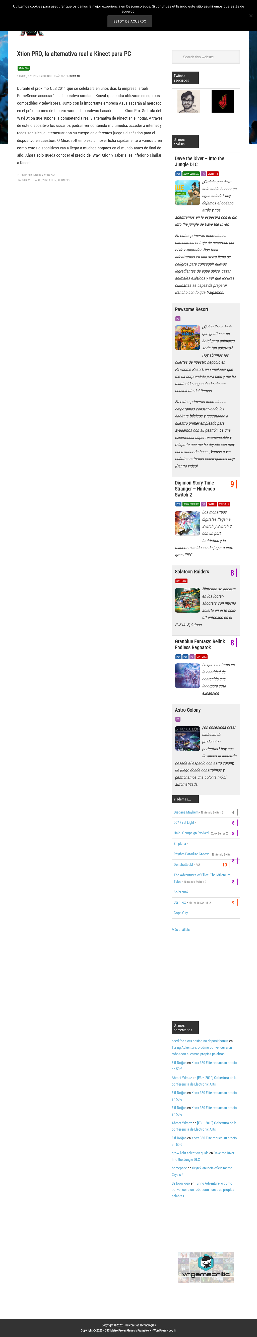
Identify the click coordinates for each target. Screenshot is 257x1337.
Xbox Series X (191, 173)
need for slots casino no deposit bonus (200, 1041)
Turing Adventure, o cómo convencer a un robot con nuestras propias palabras (203, 1190)
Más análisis (181, 929)
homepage (179, 1168)
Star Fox (180, 902)
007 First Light (184, 822)
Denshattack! (183, 864)
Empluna (180, 843)
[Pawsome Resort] (188, 339)
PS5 (178, 173)
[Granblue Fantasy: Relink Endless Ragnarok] (188, 677)
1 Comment (73, 76)
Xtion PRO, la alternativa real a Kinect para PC (74, 53)
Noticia (38, 175)
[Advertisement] (214, 976)
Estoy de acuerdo (129, 21)
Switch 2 (213, 173)
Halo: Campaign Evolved (191, 833)
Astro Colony (188, 710)
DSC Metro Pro (114, 1330)
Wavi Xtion (49, 180)
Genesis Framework (139, 1330)
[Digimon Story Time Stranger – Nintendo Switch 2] (188, 524)
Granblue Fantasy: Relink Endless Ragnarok (200, 644)
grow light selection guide (190, 1153)
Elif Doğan (179, 1062)
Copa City (181, 913)
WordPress (159, 1330)
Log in (172, 1330)
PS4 (178, 656)
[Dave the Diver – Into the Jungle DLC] (188, 194)
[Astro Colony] (188, 739)
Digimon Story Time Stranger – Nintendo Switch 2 (195, 489)
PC (203, 173)
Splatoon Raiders (192, 572)
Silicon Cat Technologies (140, 1325)
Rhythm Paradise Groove (192, 854)
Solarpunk (181, 892)
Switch (212, 504)
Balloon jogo (181, 1183)
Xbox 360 (24, 68)
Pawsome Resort (191, 309)
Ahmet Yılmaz (182, 1078)
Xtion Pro (63, 180)
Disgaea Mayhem (186, 812)
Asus (38, 180)
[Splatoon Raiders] (188, 601)
